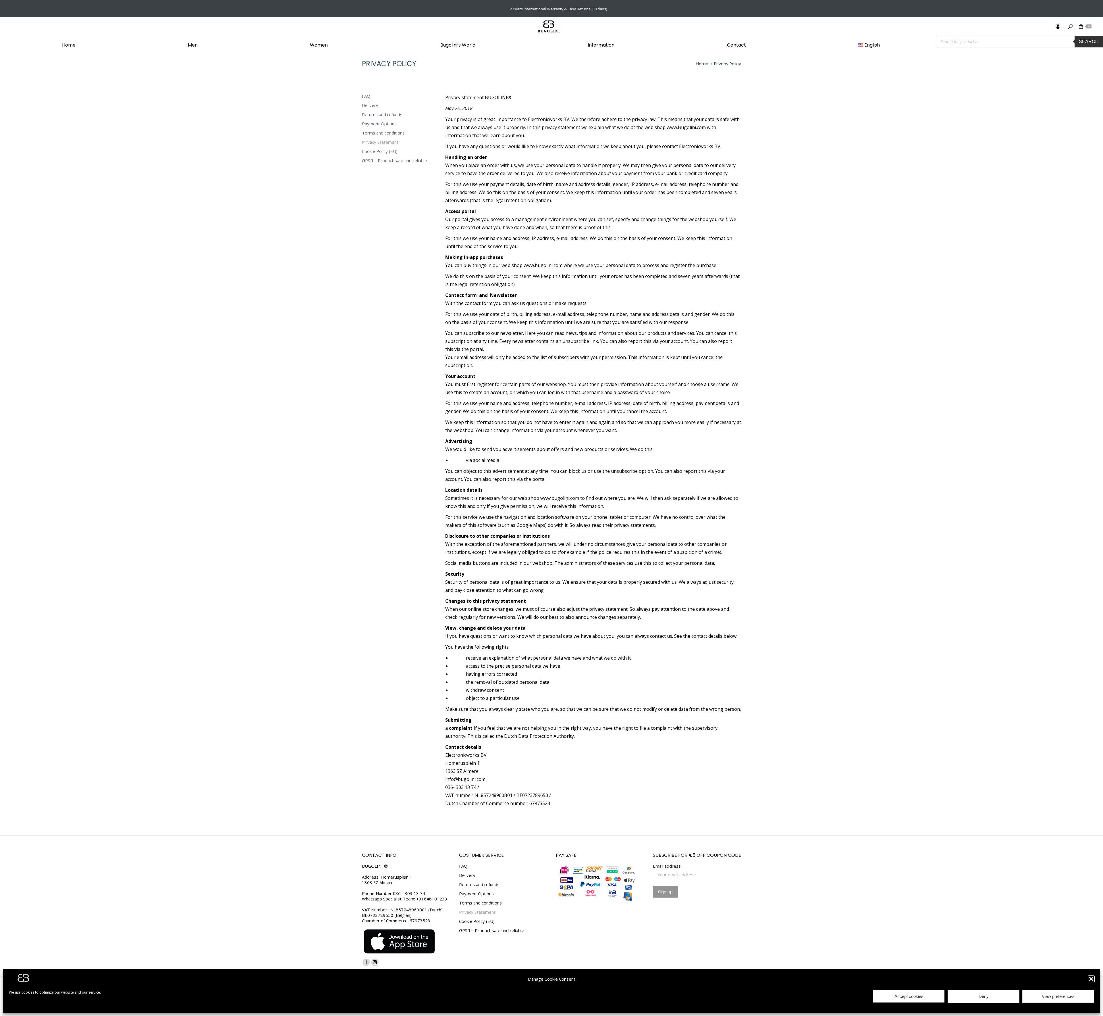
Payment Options (379, 123)
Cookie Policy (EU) (380, 151)
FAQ (366, 96)
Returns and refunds (382, 114)
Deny (984, 996)
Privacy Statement (380, 142)
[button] (1091, 979)
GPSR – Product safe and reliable (394, 160)
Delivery (370, 105)
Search (1089, 41)
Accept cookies (908, 996)
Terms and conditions (383, 133)
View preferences (1058, 996)
